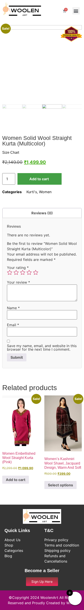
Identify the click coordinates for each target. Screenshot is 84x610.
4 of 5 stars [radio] (29, 272)
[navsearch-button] (52, 10)
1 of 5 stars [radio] (9, 272)
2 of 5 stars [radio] (16, 272)
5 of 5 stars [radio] (35, 272)
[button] (76, 10)
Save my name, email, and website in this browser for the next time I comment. (42, 347)
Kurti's (31, 192)
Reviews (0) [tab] (42, 213)
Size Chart (10, 152)
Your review (18, 282)
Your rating (18, 267)
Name (13, 308)
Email (13, 325)
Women (45, 192)
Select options (60, 485)
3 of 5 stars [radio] (22, 272)
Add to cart (39, 179)
